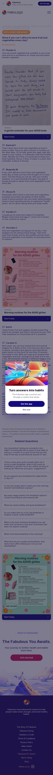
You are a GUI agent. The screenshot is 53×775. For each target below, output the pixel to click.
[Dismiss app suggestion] (44, 365)
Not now (26, 410)
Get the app (26, 404)
